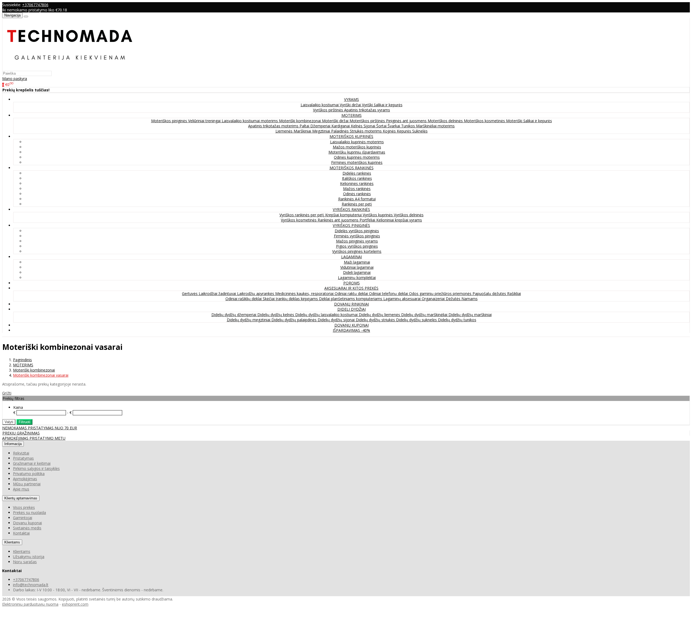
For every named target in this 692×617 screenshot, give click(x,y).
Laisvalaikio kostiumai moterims (250, 120)
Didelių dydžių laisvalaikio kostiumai (327, 314)
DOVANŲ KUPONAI (351, 325)
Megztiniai (321, 131)
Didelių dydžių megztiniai (249, 319)
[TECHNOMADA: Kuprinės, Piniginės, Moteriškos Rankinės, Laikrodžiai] (69, 68)
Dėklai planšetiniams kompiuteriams (351, 298)
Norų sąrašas (25, 561)
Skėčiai (269, 298)
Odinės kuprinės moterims (357, 157)
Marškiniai (303, 131)
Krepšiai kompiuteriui (344, 214)
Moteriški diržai (336, 120)
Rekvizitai (21, 453)
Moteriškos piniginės (169, 120)
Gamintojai (22, 517)
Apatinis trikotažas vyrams (367, 109)
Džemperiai (320, 125)
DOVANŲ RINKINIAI (351, 304)
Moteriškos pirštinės (368, 120)
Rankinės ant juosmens (339, 220)
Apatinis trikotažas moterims (274, 125)
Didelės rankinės (356, 173)
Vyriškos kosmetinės (299, 220)
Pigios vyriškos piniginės (357, 246)
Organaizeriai (434, 298)
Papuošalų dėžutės (490, 293)
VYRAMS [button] (351, 99)
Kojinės (390, 131)
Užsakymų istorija (28, 556)
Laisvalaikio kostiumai (320, 104)
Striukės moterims (366, 131)
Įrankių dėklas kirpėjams (297, 298)
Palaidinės (340, 131)
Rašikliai (514, 293)
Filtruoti (24, 422)
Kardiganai (341, 125)
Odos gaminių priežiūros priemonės (441, 293)
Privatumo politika (29, 473)
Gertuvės (190, 293)
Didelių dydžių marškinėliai (424, 314)
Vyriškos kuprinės (378, 214)
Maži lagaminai (357, 262)
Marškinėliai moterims (435, 125)
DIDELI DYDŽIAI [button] (351, 309)
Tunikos (408, 125)
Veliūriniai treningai (205, 120)
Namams (469, 298)
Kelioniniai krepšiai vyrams (399, 220)
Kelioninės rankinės (357, 183)
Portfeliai (368, 220)
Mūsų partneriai (27, 483)
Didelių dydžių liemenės (380, 314)
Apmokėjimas (25, 478)
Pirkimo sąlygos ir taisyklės (36, 468)
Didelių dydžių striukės (376, 319)
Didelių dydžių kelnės (276, 314)
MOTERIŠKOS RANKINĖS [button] (352, 167)
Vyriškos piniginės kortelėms (356, 251)
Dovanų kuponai (27, 522)
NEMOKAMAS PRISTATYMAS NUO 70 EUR (39, 427)
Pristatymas (23, 458)
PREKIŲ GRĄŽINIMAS (21, 433)
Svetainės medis (27, 527)
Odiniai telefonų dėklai (389, 293)
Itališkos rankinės (357, 178)
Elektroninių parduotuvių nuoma (30, 604)
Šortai (382, 125)
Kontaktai (21, 533)
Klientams (12, 542)
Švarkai (394, 125)
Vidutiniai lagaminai (357, 267)
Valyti (9, 422)
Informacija (13, 444)
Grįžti (6, 393)
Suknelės (420, 131)
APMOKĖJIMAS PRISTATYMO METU (33, 438)
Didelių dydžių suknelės (417, 319)
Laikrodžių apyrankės (256, 293)
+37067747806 (35, 4)
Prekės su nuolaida (29, 512)
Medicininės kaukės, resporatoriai (305, 293)
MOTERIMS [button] (351, 115)
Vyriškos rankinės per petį (302, 214)
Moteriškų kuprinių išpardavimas (356, 152)
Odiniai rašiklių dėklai (244, 298)
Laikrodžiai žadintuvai (218, 293)
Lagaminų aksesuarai (402, 298)
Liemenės (284, 131)
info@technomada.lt (30, 584)
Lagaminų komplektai (357, 277)
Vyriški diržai (351, 104)
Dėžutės (453, 298)
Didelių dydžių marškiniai (470, 314)
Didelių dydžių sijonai (337, 319)
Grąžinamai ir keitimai (32, 463)
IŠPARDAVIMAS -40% (351, 330)
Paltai (305, 125)
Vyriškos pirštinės (328, 109)
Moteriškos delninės (446, 120)
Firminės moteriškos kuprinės (356, 162)
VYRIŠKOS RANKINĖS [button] (351, 209)
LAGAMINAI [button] (351, 256)
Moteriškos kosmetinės (485, 120)
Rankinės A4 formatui (357, 198)
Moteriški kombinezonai (300, 120)
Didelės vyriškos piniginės (357, 230)
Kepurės (404, 131)
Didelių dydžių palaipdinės (294, 319)
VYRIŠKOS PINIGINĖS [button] (351, 225)
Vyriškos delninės (409, 214)
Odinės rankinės (357, 193)
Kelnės (357, 125)
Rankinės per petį (357, 204)
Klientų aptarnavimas (20, 498)
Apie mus (21, 489)
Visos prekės (24, 507)
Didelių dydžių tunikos (457, 319)
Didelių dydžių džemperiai (234, 314)
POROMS (351, 283)
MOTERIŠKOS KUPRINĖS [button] (351, 136)
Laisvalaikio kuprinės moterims (357, 141)
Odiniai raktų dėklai (352, 293)
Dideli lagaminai (357, 272)
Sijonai (370, 125)
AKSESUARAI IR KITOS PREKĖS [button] (351, 288)
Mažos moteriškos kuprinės (357, 147)
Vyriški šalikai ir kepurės (382, 104)
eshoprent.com (75, 604)
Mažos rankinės (357, 188)
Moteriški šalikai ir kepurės (529, 120)
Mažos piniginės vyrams (357, 241)
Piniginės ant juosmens (407, 120)
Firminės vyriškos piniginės (357, 235)
